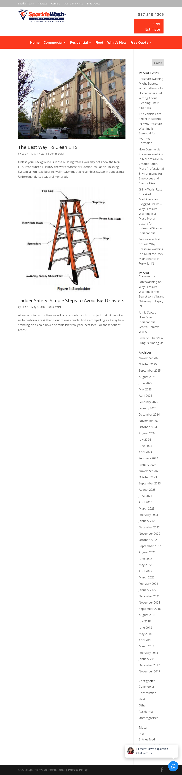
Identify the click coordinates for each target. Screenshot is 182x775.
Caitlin (25, 153)
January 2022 (147, 590)
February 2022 (148, 584)
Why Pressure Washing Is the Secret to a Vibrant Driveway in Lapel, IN (151, 296)
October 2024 (148, 427)
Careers (55, 3)
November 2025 (149, 358)
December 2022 (149, 527)
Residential (79, 43)
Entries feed (147, 739)
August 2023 (147, 490)
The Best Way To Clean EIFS (47, 147)
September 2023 (150, 483)
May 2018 (145, 634)
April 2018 (145, 640)
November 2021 (149, 602)
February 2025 (148, 402)
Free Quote (93, 3)
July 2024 (145, 440)
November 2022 (149, 534)
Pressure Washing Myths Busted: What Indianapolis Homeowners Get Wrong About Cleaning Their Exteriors (151, 93)
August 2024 (147, 433)
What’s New (116, 43)
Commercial (53, 43)
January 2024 (147, 465)
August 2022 (147, 552)
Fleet (99, 43)
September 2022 (150, 546)
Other (143, 705)
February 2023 (148, 515)
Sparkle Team (26, 3)
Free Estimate (152, 26)
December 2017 (149, 665)
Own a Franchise (73, 3)
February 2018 (148, 653)
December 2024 (149, 414)
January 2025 (147, 408)
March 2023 (146, 508)
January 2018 (147, 659)
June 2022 (145, 559)
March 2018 (146, 646)
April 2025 (145, 396)
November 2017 (149, 671)
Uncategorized (148, 718)
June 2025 (145, 383)
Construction (147, 693)
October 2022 (148, 540)
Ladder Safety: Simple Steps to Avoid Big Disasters (71, 300)
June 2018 (145, 628)
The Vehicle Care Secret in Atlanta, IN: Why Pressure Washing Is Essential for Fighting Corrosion (150, 128)
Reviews (42, 3)
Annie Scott (146, 312)
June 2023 (145, 496)
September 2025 (150, 370)
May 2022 (145, 565)
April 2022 (145, 571)
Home (35, 43)
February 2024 (148, 458)
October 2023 (148, 477)
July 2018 (145, 621)
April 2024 (145, 452)
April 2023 (145, 502)
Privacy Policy (77, 770)
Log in (143, 733)
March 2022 (146, 577)
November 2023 (149, 471)
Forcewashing (148, 282)
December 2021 (149, 596)
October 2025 (148, 364)
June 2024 (145, 446)
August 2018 (147, 615)
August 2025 (147, 377)
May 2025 (145, 389)
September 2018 (150, 609)
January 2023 (147, 521)
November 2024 (149, 421)
